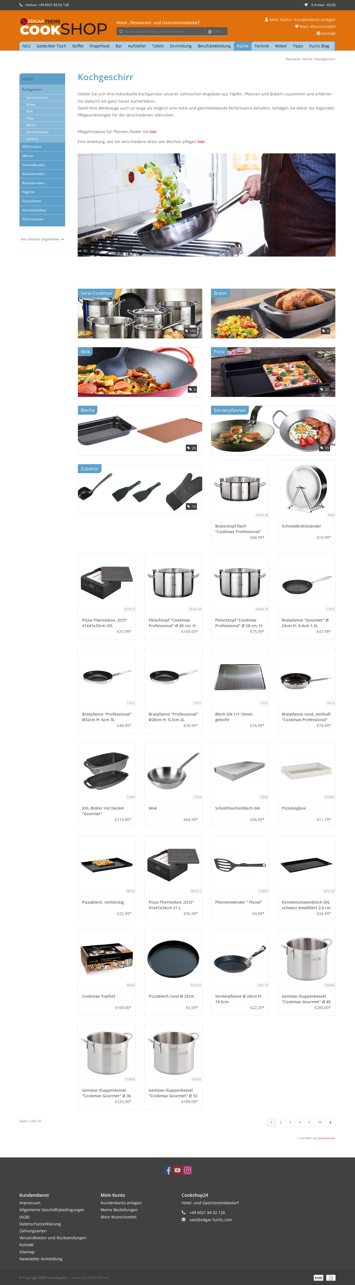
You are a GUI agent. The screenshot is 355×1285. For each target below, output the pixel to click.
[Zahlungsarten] (318, 1277)
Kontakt (328, 33)
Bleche (31, 125)
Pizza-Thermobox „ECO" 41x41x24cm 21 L (171, 904)
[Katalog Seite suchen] (208, 32)
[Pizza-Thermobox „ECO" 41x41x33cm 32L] (107, 583)
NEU (26, 46)
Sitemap (27, 1251)
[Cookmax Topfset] (107, 959)
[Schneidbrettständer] (306, 489)
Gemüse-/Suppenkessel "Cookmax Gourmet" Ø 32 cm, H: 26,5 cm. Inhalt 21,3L (173, 1093)
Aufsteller (137, 46)
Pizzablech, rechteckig (103, 902)
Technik (262, 46)
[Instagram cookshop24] (187, 1170)
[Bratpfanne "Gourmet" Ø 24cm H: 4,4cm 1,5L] (306, 583)
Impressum (29, 1202)
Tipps (298, 46)
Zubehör (32, 139)
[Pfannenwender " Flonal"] (240, 865)
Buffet (77, 46)
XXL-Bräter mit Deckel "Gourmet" (103, 810)
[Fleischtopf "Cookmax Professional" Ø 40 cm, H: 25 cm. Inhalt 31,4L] (173, 583)
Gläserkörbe (31, 201)
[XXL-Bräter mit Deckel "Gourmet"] (107, 771)
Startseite (292, 59)
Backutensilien (33, 183)
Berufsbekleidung (214, 46)
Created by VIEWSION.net (89, 1277)
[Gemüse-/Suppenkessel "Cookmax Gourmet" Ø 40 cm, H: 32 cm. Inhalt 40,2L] (306, 959)
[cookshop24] (177, 27)
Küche (242, 46)
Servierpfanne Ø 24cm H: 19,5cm (238, 998)
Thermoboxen (33, 219)
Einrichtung (181, 46)
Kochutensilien (33, 173)
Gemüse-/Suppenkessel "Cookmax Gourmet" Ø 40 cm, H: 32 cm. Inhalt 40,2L (306, 999)
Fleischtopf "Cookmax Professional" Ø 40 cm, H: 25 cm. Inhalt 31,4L (173, 622)
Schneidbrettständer (301, 526)
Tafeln (158, 46)
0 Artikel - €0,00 (323, 4)
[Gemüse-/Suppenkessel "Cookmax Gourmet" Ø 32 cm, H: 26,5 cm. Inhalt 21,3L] (173, 1053)
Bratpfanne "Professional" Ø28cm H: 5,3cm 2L (173, 716)
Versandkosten (327, 1138)
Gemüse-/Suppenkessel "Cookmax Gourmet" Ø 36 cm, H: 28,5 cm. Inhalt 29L (106, 1093)
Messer (28, 155)
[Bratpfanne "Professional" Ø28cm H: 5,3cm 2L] (173, 677)
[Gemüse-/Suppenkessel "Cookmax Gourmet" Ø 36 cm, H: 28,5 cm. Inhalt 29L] (107, 1053)
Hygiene (28, 191)
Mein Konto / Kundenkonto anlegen (302, 19)
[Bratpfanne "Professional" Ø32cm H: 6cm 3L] (107, 677)
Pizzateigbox (294, 808)
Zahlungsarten (33, 1230)
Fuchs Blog (319, 46)
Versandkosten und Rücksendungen (53, 1237)
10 (319, 1122)
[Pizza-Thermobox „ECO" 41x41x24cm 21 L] (173, 865)
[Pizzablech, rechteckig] (107, 865)
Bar (119, 46)
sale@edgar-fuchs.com (210, 1219)
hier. (201, 141)
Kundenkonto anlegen (121, 1202)
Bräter (31, 104)
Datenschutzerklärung (40, 1223)
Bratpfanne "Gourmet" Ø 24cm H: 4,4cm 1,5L (305, 622)
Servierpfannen (37, 132)
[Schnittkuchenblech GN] (240, 771)
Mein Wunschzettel (317, 26)
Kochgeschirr (325, 59)
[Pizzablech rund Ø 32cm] (173, 959)
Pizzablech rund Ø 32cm (171, 996)
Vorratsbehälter (34, 210)
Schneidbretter (33, 165)
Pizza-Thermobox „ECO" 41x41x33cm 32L (104, 622)
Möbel (281, 46)
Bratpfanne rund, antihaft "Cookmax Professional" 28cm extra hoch (306, 717)
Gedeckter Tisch (51, 46)
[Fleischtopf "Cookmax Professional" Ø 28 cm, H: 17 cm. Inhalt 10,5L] (240, 583)
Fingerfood (100, 46)
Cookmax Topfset (98, 996)
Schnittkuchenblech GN (237, 808)
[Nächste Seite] (330, 1122)
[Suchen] (119, 32)
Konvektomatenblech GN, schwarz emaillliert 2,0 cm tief (306, 905)
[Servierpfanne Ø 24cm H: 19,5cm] (240, 959)
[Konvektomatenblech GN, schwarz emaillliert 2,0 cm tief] (306, 865)
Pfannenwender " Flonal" (238, 902)
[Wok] (173, 771)
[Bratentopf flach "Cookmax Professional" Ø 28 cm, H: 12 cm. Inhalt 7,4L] (240, 489)
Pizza (30, 118)
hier (153, 131)
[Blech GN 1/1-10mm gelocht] (240, 677)
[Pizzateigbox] (306, 771)
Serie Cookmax (37, 97)
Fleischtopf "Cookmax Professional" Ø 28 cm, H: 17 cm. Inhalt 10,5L (239, 622)
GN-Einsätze (31, 146)
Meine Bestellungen (119, 1209)
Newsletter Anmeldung (40, 1258)
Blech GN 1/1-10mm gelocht (233, 716)
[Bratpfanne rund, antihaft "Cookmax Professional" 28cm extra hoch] (306, 677)
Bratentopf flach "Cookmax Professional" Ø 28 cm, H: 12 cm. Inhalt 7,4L (238, 528)
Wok (29, 111)
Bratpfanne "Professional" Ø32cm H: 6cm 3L (106, 716)
